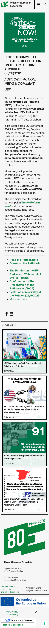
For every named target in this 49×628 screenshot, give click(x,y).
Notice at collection (13, 624)
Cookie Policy (12, 614)
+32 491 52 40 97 (11, 577)
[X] (16, 314)
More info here (19, 299)
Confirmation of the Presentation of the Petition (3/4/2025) (22, 285)
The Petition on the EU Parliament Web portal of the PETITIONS (25, 274)
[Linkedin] (11, 314)
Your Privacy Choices (21, 620)
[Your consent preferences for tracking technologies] (44, 623)
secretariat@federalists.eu (15, 580)
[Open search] (45, 4)
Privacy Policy (12, 612)
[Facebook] (6, 314)
